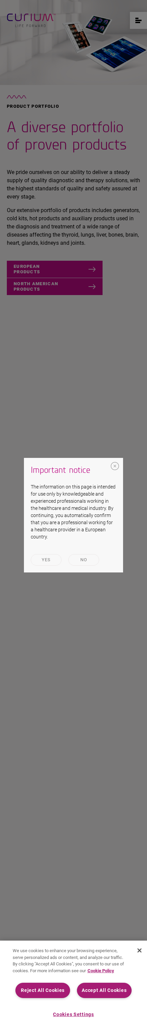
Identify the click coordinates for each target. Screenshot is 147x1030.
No (84, 559)
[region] (73, 985)
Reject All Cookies (43, 990)
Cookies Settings (73, 1014)
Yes (46, 559)
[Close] (115, 466)
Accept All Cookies (104, 990)
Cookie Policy (101, 970)
